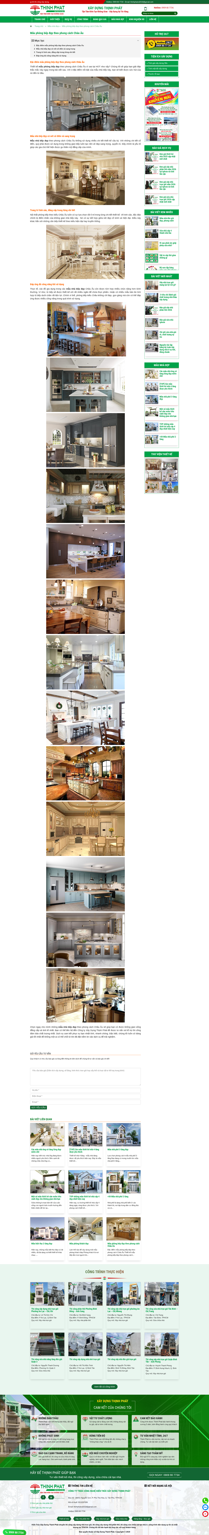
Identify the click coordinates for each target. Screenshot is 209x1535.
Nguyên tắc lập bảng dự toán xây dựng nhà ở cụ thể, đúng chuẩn (168, 348)
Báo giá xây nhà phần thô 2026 (166, 308)
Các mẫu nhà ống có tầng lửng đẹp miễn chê (46, 1150)
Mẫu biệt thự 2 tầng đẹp (41, 1243)
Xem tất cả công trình (104, 1387)
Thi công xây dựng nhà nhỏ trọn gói (84, 1359)
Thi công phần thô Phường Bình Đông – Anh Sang (83, 1310)
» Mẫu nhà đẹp (52, 26)
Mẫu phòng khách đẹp (79, 1243)
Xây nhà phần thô (82, 1519)
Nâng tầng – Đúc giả (142, 1519)
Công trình (82, 19)
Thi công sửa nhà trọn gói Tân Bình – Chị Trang (162, 1310)
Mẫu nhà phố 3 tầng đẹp (118, 1149)
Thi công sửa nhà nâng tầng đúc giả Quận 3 (46, 1360)
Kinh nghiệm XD (136, 19)
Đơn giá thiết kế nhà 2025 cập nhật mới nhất (167, 156)
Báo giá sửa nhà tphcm (166, 321)
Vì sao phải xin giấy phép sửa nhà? (168, 244)
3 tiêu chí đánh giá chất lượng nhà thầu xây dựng (168, 297)
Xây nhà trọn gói (102, 1519)
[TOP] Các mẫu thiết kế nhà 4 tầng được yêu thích (84, 1150)
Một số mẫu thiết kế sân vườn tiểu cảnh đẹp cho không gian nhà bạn (46, 1197)
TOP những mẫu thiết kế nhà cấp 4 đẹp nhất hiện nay (84, 1197)
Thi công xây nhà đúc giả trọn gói (122, 1359)
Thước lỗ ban (154, 74)
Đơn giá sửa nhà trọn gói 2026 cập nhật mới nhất (167, 199)
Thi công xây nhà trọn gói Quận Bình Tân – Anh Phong (161, 1360)
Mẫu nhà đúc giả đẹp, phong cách (167, 219)
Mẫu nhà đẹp (117, 19)
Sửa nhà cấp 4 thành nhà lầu (166, 231)
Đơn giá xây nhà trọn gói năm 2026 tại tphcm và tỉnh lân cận (167, 185)
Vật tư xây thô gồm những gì (168, 256)
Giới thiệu (55, 19)
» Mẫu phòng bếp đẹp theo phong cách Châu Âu (80, 26)
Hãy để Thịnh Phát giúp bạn (53, 1473)
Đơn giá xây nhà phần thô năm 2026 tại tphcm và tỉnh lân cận (168, 170)
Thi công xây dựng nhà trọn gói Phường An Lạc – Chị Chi (44, 1310)
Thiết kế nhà (64, 1519)
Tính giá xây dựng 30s (157, 63)
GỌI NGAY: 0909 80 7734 (164, 1474)
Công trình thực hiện (104, 1272)
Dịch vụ (68, 19)
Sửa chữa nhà (121, 1519)
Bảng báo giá (99, 19)
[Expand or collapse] (138, 41)
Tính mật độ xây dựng (157, 69)
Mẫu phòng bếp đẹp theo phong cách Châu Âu (124, 1244)
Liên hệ (152, 19)
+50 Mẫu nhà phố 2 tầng (118, 1196)
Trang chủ (39, 19)
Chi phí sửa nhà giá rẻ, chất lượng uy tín (168, 334)
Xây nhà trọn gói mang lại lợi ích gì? (168, 283)
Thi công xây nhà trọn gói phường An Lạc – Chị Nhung (124, 1310)
